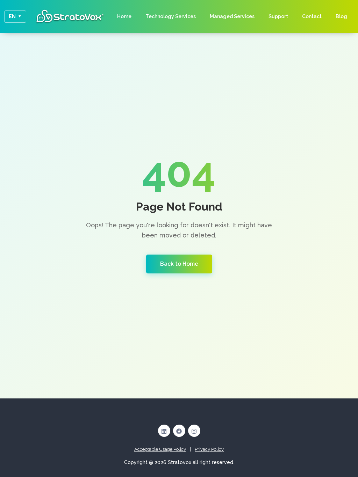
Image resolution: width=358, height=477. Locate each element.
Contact (312, 16)
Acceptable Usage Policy (160, 449)
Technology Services (170, 16)
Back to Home (179, 263)
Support (278, 16)
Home (124, 16)
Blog (341, 16)
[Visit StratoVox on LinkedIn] (164, 431)
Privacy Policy (209, 449)
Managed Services (232, 16)
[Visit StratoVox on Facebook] (179, 431)
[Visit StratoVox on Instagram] (194, 431)
